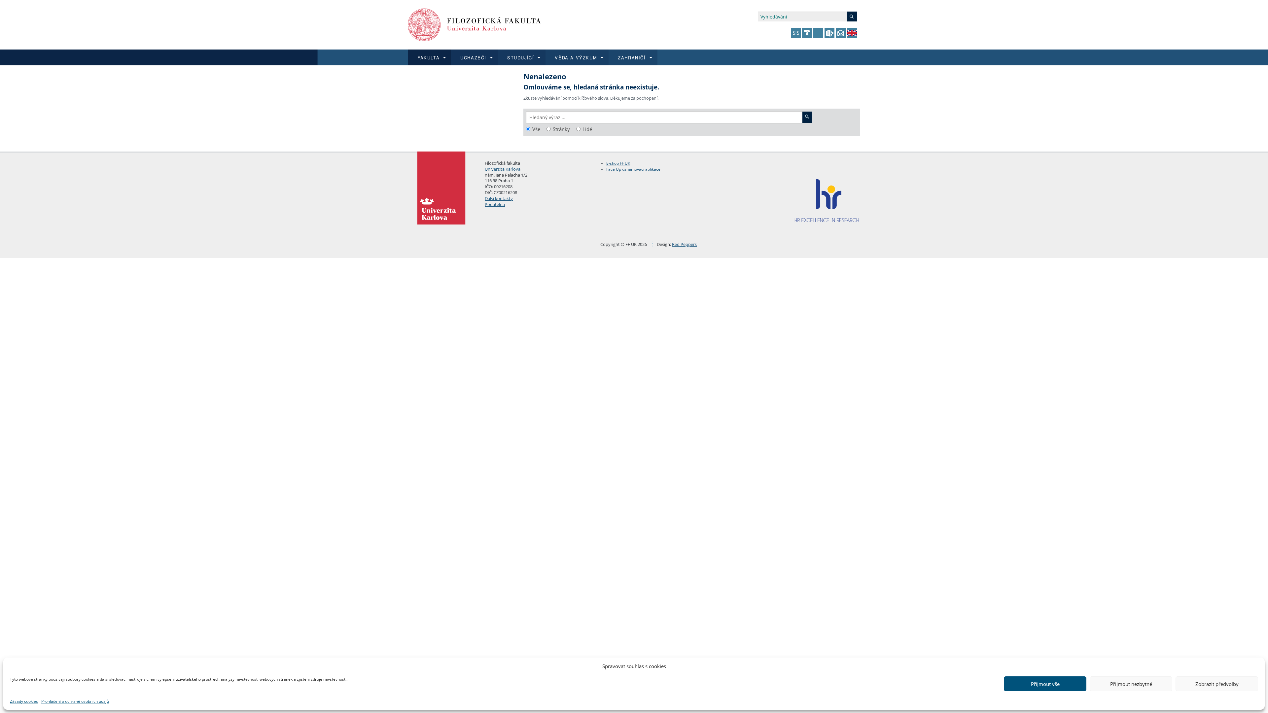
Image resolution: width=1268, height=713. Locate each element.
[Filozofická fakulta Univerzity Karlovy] (474, 24)
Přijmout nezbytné (1131, 684)
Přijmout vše (1045, 684)
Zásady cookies (24, 701)
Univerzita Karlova (502, 169)
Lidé (587, 129)
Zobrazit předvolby (1217, 684)
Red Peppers (684, 244)
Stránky (561, 129)
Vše (536, 129)
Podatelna (495, 204)
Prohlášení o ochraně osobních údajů (75, 701)
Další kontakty (499, 198)
